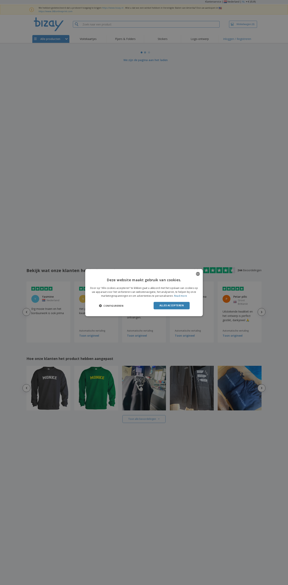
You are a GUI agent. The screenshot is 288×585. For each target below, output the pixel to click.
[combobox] (198, 274)
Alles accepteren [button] (171, 305)
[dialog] (144, 292)
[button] (111, 306)
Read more (180, 295)
